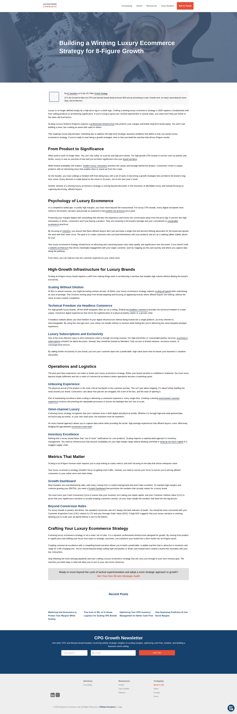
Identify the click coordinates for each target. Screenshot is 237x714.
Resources (151, 6)
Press (156, 696)
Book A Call (159, 685)
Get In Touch (185, 6)
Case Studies (167, 6)
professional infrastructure (102, 124)
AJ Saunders (72, 93)
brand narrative (130, 159)
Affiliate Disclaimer (107, 707)
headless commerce (138, 310)
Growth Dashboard (97, 488)
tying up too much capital (171, 442)
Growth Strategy (101, 93)
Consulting (126, 6)
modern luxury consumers (95, 166)
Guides (121, 685)
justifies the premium (115, 211)
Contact (157, 693)
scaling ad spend (163, 291)
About (139, 6)
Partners (121, 693)
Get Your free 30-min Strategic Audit (118, 576)
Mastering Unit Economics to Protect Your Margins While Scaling (62, 615)
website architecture (59, 248)
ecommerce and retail (82, 426)
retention (66, 231)
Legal (120, 707)
